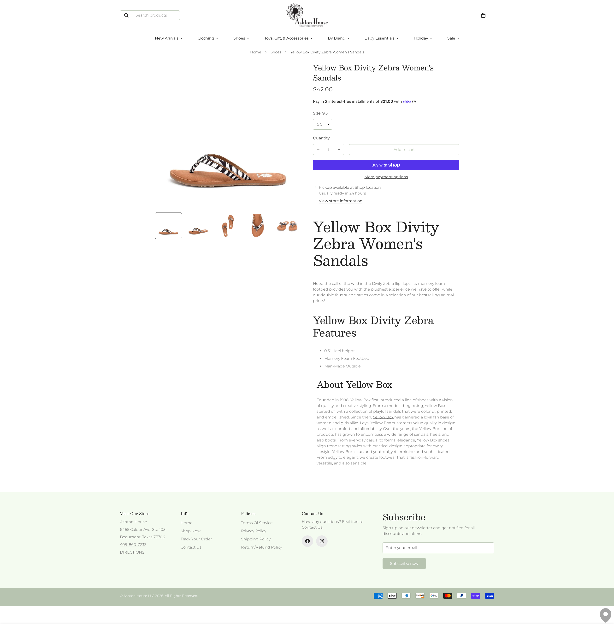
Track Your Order (196, 539)
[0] (483, 15)
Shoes (276, 52)
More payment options (386, 177)
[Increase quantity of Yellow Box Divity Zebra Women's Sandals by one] (339, 149)
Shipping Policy (256, 539)
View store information (340, 201)
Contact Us (191, 547)
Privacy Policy (253, 531)
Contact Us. (312, 527)
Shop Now (191, 531)
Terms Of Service (257, 523)
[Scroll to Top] (604, 597)
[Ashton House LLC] (307, 15)
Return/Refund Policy (261, 547)
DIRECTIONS (132, 552)
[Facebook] (307, 541)
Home (255, 52)
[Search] (126, 15)
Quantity (321, 138)
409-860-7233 (133, 544)
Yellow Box (383, 417)
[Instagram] (322, 541)
